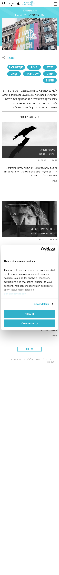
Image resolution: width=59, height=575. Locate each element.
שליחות (50, 80)
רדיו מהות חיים (29, 3)
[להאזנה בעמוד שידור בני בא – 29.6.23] (29, 134)
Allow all (29, 313)
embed (11, 58)
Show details (41, 304)
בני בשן (41, 154)
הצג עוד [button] (29, 349)
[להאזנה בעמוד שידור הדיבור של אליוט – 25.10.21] (29, 213)
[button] (55, 3)
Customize (27, 323)
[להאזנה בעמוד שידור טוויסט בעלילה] (29, 34)
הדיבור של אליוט (47, 233)
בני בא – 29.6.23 (47, 149)
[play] (11, 4)
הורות (34, 67)
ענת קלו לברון (20, 14)
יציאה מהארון (32, 74)
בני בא (52, 154)
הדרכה (50, 67)
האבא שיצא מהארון (30, 10)
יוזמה (50, 74)
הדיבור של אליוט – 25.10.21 (43, 229)
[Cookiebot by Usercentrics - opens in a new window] (41, 249)
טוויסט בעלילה (33, 14)
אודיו (54, 181)
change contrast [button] (18, 3)
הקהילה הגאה (16, 67)
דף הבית (50, 359)
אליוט (33, 233)
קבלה (14, 74)
